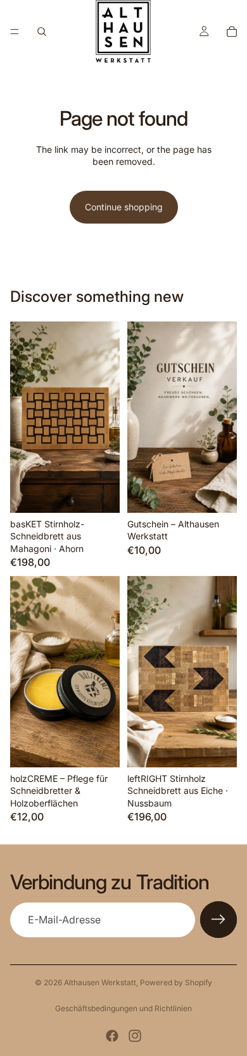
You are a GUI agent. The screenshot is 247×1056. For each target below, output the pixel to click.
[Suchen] (42, 31)
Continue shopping (124, 206)
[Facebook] (112, 1035)
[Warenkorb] (232, 31)
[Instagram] (134, 1035)
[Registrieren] (218, 919)
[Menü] (14, 31)
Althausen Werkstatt (100, 982)
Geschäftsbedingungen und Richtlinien (123, 1008)
